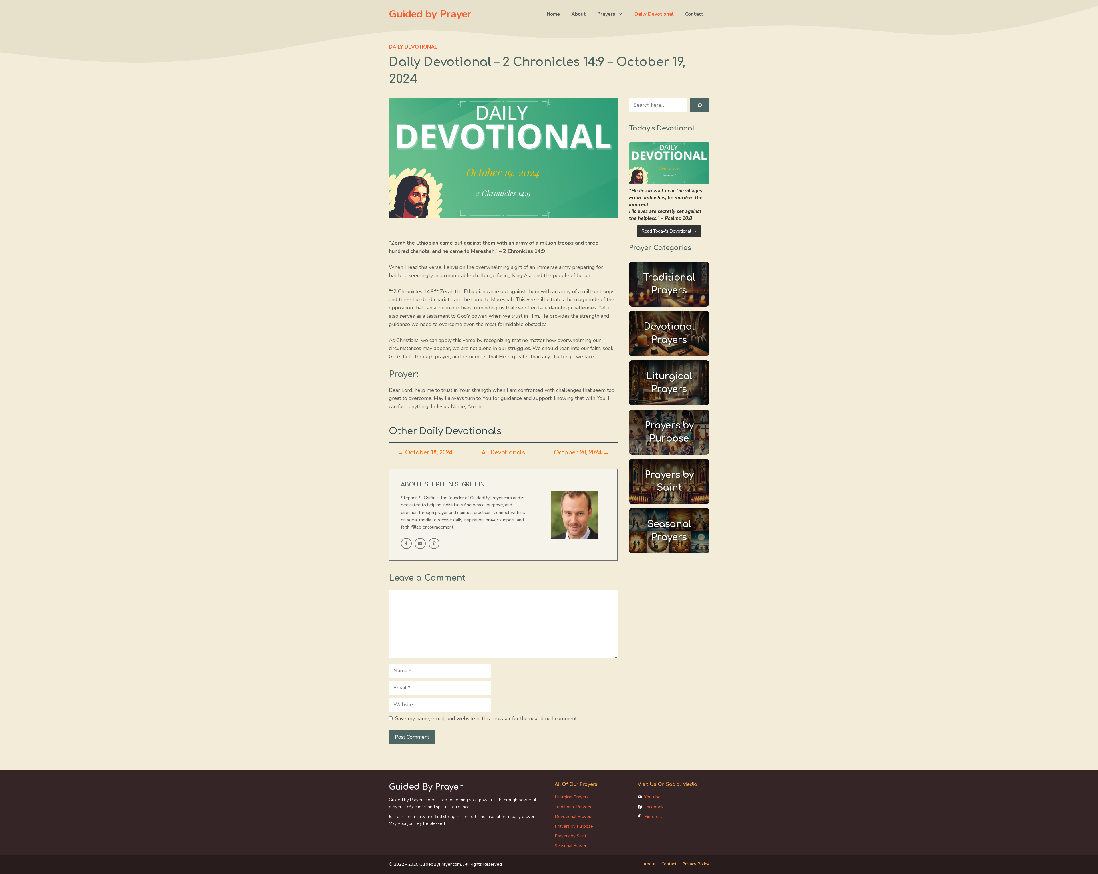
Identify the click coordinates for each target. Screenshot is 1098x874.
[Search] (699, 105)
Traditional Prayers (573, 807)
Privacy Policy (695, 864)
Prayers (606, 14)
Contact (694, 14)
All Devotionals (503, 453)
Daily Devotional (654, 14)
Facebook (653, 807)
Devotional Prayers (573, 816)
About (578, 14)
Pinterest (653, 816)
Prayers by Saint (570, 836)
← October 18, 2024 (425, 453)
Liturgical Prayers (571, 797)
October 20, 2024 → (581, 453)
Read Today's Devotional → (669, 231)
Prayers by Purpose (574, 826)
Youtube (652, 797)
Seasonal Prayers (571, 846)
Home (553, 14)
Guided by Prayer (430, 14)
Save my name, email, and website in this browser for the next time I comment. (486, 718)
